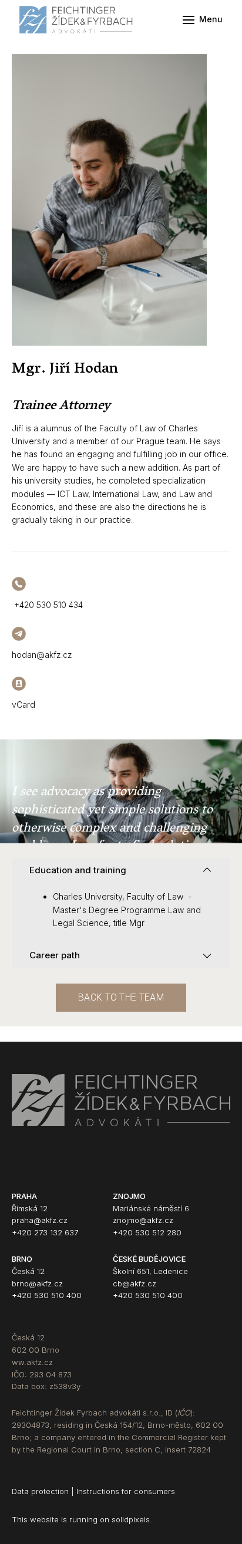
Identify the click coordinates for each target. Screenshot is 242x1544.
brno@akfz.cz (37, 1283)
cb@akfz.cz (134, 1283)
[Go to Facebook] (17, 1169)
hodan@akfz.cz (42, 655)
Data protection (40, 1491)
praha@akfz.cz (40, 1220)
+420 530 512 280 (147, 1232)
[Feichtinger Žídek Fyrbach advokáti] (77, 20)
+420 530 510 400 (47, 1295)
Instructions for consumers (124, 1491)
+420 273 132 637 (45, 1232)
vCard (23, 705)
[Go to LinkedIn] (46, 1169)
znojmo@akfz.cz (143, 1220)
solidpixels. (132, 1519)
